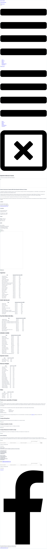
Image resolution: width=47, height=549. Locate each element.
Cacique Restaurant (3, 2)
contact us (32, 414)
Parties (3, 62)
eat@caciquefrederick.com (6, 461)
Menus (3, 61)
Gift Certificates (4, 63)
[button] (23, 32)
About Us (3, 60)
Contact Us (3, 64)
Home (3, 59)
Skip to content (2, 0)
